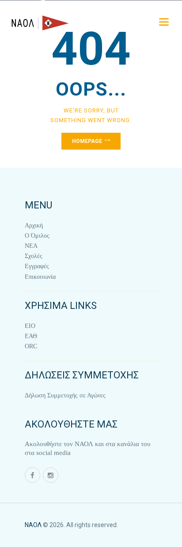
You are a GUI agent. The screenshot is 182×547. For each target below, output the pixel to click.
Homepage (87, 141)
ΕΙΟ (30, 326)
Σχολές (33, 256)
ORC (31, 346)
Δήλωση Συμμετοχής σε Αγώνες (65, 395)
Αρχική (34, 225)
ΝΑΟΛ (33, 524)
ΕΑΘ (31, 336)
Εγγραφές (37, 266)
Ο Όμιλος (37, 235)
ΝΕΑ (31, 246)
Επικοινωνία (40, 277)
